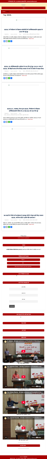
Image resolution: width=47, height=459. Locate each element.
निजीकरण (38, 34)
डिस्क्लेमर (25, 456)
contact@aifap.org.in (32, 1)
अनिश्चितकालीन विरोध (14, 114)
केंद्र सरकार (35, 71)
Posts (20, 34)
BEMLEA (8, 114)
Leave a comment (14, 34)
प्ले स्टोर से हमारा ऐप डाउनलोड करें (23, 237)
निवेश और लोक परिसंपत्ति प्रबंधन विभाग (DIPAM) (23, 266)
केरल (18, 114)
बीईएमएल (22, 259)
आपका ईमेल (23, 286)
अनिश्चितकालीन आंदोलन (29, 71)
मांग (37, 71)
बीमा (23, 263)
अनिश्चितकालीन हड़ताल (32, 34)
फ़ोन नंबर (23, 299)
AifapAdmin (7, 34)
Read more (31, 38)
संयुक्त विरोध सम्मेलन (26, 114)
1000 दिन (24, 34)
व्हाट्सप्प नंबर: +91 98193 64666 (17, 458)
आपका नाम (23, 293)
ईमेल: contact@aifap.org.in (30, 458)
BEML (28, 34)
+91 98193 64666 (20, 1)
